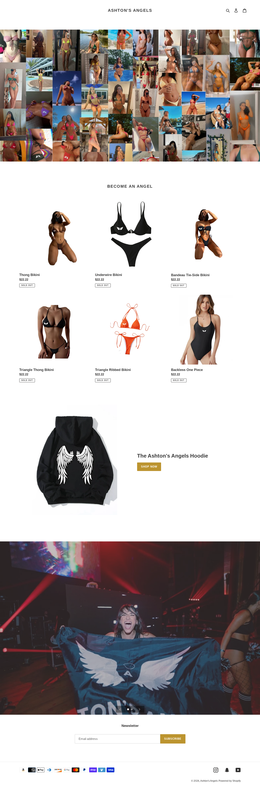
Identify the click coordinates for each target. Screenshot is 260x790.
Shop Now (149, 466)
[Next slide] (139, 709)
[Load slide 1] (128, 709)
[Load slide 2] (132, 709)
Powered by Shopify (230, 780)
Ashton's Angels (130, 10)
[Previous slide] (120, 709)
